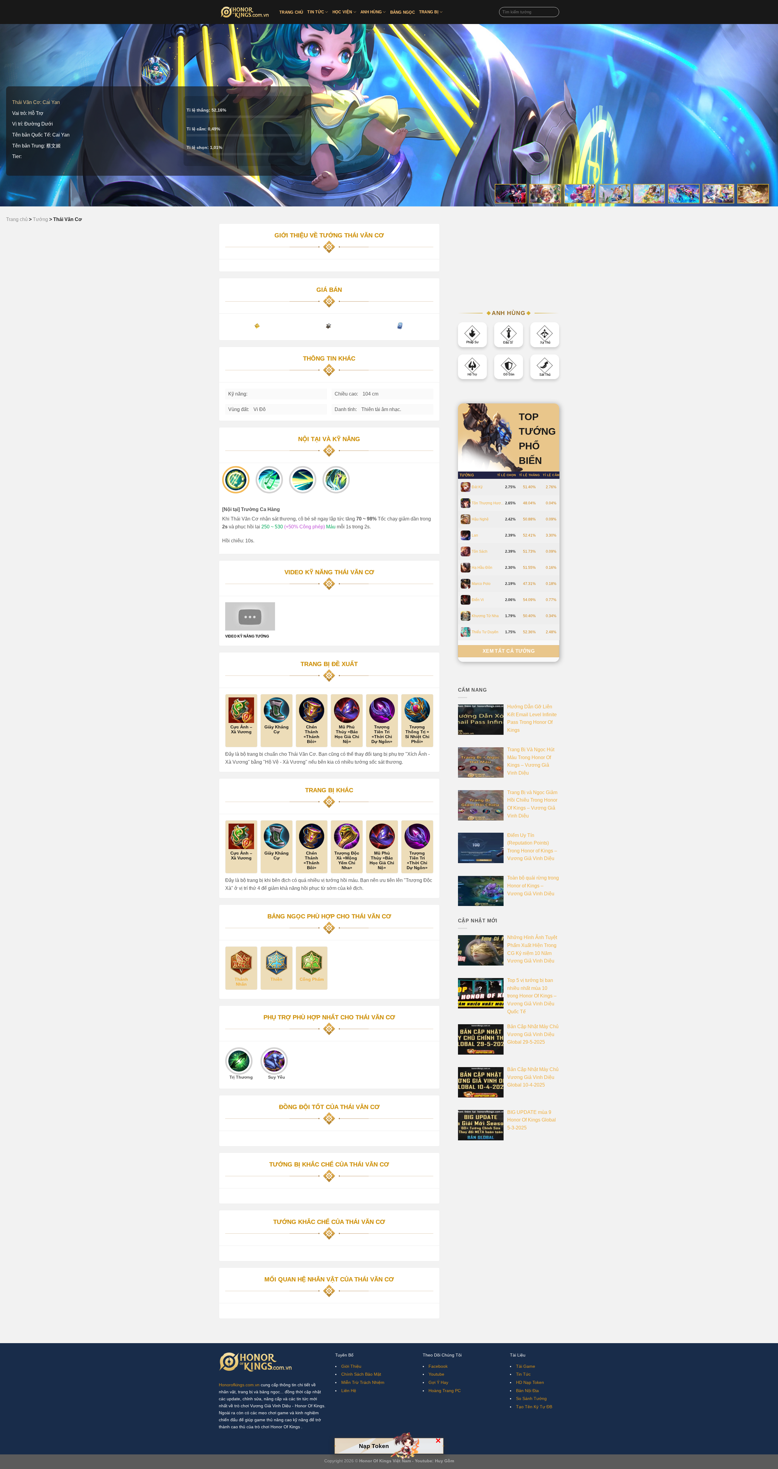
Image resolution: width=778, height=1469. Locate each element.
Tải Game (525, 1366)
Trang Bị (429, 12)
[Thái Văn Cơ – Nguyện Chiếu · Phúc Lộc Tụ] (753, 194)
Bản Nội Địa (527, 1390)
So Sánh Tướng (531, 1398)
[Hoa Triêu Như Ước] (649, 194)
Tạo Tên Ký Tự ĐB (534, 1406)
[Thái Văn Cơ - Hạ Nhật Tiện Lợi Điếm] (718, 194)
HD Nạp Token (530, 1382)
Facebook (438, 1366)
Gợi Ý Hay (438, 1382)
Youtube (436, 1374)
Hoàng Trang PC (445, 1390)
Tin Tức (315, 12)
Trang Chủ (291, 12)
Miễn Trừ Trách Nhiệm (362, 1382)
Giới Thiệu (351, 1366)
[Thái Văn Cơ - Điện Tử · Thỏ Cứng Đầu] (684, 194)
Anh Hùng (371, 12)
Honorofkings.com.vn (239, 1384)
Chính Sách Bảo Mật (361, 1374)
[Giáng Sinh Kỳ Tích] (545, 194)
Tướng (467, 475)
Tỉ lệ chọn (506, 475)
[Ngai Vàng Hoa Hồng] (510, 194)
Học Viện (342, 12)
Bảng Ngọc (402, 12)
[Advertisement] (508, 261)
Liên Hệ (348, 1390)
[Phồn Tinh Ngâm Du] (614, 194)
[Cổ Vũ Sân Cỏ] (580, 194)
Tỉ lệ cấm (551, 475)
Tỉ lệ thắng (529, 475)
